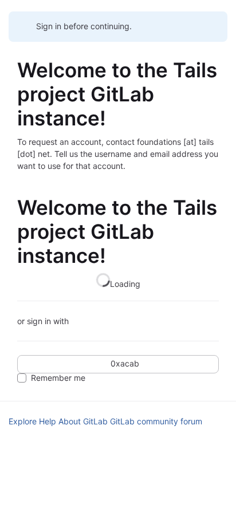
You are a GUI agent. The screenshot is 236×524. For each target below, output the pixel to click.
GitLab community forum (156, 421)
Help (47, 421)
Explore (23, 421)
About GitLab (83, 421)
